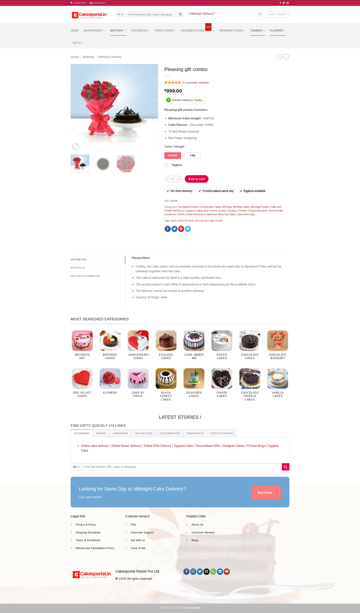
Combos (256, 30)
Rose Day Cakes (227, 214)
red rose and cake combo (209, 220)
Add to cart (196, 179)
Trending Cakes (231, 30)
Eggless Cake (183, 445)
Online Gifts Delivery (157, 445)
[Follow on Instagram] (193, 571)
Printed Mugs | (257, 445)
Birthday (117, 30)
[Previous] (77, 107)
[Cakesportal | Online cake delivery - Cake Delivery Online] (90, 14)
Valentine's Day (246, 214)
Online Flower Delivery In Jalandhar (197, 214)
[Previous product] (286, 57)
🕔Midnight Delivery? (201, 13)
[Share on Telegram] (188, 229)
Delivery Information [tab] (85, 276)
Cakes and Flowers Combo (211, 210)
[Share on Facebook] (168, 229)
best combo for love (182, 220)
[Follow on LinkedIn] (220, 571)
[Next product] (279, 57)
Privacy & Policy (86, 524)
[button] (260, 14)
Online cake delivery (95, 445)
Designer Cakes (196, 29)
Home (75, 30)
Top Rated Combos (188, 206)
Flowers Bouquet (258, 210)
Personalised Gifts (208, 445)
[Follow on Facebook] (280, 3)
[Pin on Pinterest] (181, 229)
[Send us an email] (287, 3)
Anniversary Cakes (210, 206)
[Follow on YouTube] (227, 571)
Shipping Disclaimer (88, 532)
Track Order (138, 548)
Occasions (139, 30)
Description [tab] (79, 259)
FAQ (133, 524)
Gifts (77, 43)
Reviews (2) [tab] (78, 267)
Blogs (195, 540)
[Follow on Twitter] (284, 3)
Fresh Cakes (164, 30)
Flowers (276, 30)
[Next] (151, 107)
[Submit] (180, 14)
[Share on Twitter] (174, 229)
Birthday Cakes (241, 206)
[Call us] (213, 571)
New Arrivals (276, 210)
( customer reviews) (195, 82)
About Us (197, 524)
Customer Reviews (203, 532)
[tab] (82, 433)
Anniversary (93, 30)
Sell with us (138, 540)
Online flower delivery (126, 445)
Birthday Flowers (109, 57)
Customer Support (142, 532)
